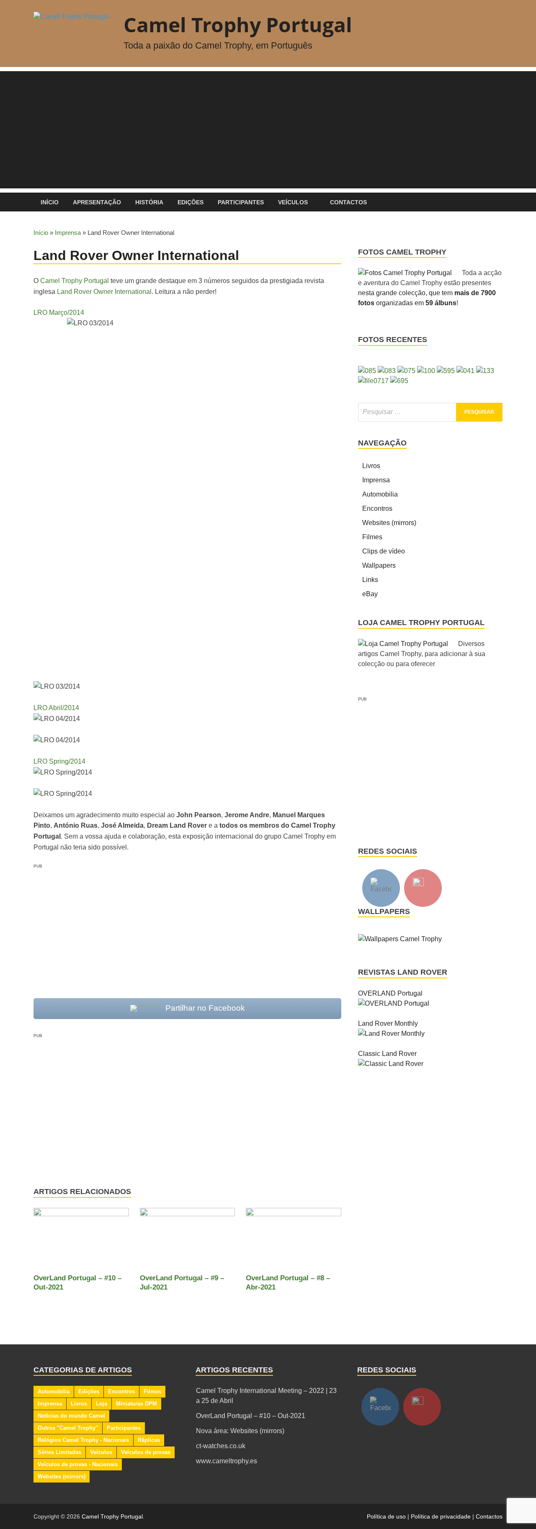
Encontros (377, 508)
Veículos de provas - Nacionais (78, 1464)
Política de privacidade (441, 1516)
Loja (101, 1403)
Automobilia (380, 494)
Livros (371, 465)
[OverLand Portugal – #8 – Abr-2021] (293, 1240)
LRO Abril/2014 (56, 707)
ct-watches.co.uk (220, 1445)
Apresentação (97, 202)
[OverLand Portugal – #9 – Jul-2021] (187, 1240)
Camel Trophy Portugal (238, 24)
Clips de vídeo (383, 551)
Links (370, 579)
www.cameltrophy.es (226, 1461)
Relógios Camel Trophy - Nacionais (83, 1440)
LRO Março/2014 (59, 312)
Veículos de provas (145, 1452)
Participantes (241, 202)
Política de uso (386, 1516)
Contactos (348, 202)
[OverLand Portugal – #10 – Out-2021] (81, 1240)
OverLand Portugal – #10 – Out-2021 (250, 1415)
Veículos (293, 202)
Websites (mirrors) (389, 522)
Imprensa (68, 232)
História (149, 202)
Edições (191, 202)
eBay (370, 593)
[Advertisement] (268, 129)
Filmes (372, 537)
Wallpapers (379, 565)
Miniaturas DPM (136, 1403)
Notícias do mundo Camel (71, 1416)
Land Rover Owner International (104, 291)
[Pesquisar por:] (430, 412)
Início (50, 202)
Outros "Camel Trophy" (68, 1428)
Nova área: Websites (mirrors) (240, 1430)
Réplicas (149, 1440)
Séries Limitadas (59, 1452)
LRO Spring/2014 (59, 761)
